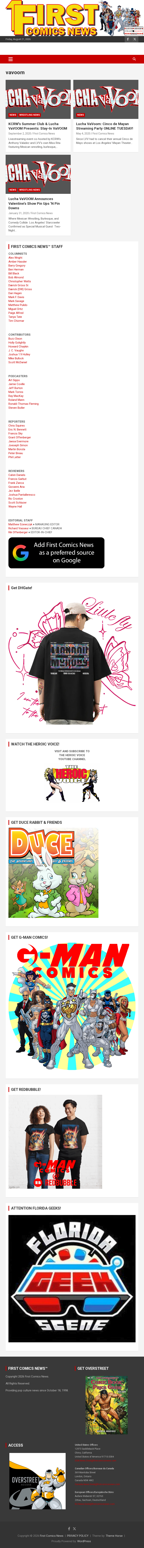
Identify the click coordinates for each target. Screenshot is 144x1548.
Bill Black (13, 273)
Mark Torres (15, 392)
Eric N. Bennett (17, 429)
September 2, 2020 (19, 133)
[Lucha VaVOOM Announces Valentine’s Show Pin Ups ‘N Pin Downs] (38, 174)
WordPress (84, 1541)
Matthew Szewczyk (20, 524)
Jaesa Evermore (18, 441)
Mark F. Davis (16, 297)
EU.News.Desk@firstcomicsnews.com (95, 1504)
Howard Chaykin (18, 346)
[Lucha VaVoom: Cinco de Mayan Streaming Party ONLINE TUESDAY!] (106, 99)
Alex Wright (15, 257)
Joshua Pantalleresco (21, 494)
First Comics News (44, 133)
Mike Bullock (16, 358)
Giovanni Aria (16, 487)
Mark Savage (16, 301)
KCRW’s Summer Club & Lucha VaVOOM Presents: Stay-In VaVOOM (37, 126)
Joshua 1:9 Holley (19, 354)
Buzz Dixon (15, 338)
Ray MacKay (15, 396)
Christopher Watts (19, 281)
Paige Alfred (15, 313)
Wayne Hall (15, 506)
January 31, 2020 (18, 213)
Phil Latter (14, 457)
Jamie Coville (16, 384)
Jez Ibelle (14, 490)
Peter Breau (15, 453)
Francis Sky (15, 433)
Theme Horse (114, 1535)
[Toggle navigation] (11, 59)
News (13, 115)
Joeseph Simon (18, 445)
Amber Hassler (17, 261)
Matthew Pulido (17, 305)
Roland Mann (16, 400)
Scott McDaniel (17, 362)
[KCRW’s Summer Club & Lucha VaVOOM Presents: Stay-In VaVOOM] (38, 99)
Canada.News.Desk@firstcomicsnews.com (97, 1484)
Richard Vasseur (18, 528)
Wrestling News (29, 115)
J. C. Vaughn (16, 350)
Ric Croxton (15, 498)
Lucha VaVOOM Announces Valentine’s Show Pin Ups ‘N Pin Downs (34, 203)
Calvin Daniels (16, 475)
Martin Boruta (16, 449)
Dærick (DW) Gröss (20, 289)
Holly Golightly (17, 342)
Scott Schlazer (17, 502)
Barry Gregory (16, 265)
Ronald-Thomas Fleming (23, 404)
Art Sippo (14, 380)
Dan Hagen (15, 293)
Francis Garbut (17, 479)
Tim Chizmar (16, 320)
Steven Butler (16, 407)
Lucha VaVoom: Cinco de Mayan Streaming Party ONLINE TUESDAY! (104, 126)
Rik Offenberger (18, 532)
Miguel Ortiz (15, 309)
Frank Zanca (16, 483)
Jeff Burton (15, 388)
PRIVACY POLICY (77, 1535)
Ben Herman (16, 269)
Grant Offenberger (19, 437)
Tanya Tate (15, 317)
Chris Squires (16, 425)
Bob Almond (16, 277)
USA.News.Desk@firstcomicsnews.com (95, 1460)
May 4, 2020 (83, 133)
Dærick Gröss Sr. (18, 285)
